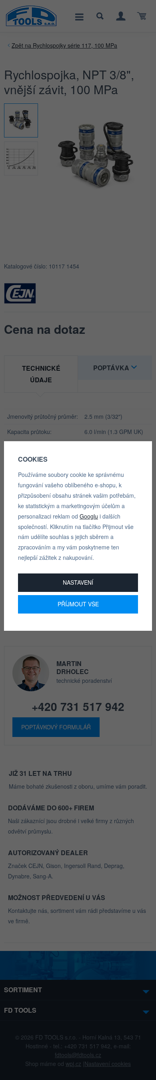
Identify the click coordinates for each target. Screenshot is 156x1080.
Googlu (89, 516)
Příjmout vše (78, 604)
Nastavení (78, 582)
